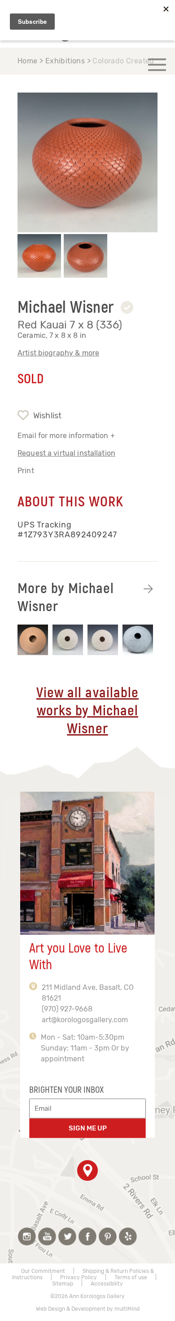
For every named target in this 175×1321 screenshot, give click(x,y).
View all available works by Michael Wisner (87, 711)
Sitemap (62, 1284)
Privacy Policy (78, 1277)
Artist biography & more (58, 353)
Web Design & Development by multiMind (88, 1309)
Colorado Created (123, 61)
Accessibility (107, 1284)
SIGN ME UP (88, 1128)
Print (26, 470)
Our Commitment (43, 1271)
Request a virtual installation (66, 453)
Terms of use (130, 1277)
